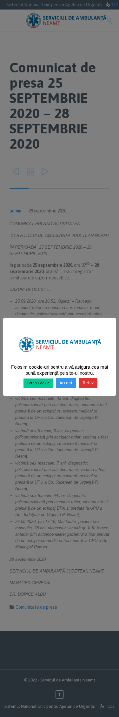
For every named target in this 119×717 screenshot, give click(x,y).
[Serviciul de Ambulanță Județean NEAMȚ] (59, 354)
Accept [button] (66, 382)
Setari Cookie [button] (38, 383)
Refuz (88, 382)
